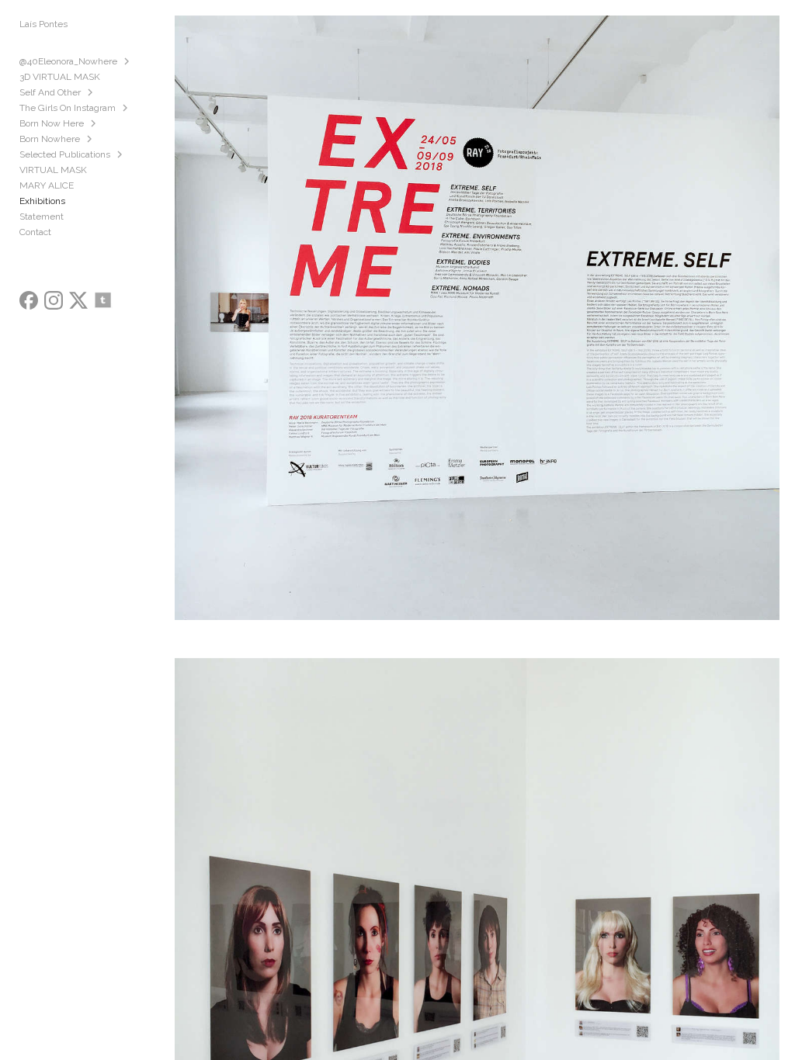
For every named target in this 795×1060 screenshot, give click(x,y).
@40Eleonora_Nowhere (68, 61)
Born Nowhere (49, 138)
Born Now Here (51, 123)
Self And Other (50, 92)
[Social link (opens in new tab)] (103, 300)
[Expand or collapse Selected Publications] (120, 154)
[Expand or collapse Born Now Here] (94, 123)
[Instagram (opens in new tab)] (53, 300)
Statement (41, 216)
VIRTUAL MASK (53, 170)
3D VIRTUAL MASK (59, 76)
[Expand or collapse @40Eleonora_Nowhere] (127, 61)
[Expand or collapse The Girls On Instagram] (126, 108)
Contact (35, 232)
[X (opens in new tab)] (78, 300)
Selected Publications (64, 154)
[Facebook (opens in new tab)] (28, 300)
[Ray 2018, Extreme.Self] (477, 329)
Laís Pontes (43, 24)
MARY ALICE (46, 185)
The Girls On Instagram (67, 107)
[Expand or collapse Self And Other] (91, 92)
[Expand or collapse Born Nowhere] (90, 139)
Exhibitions (42, 201)
